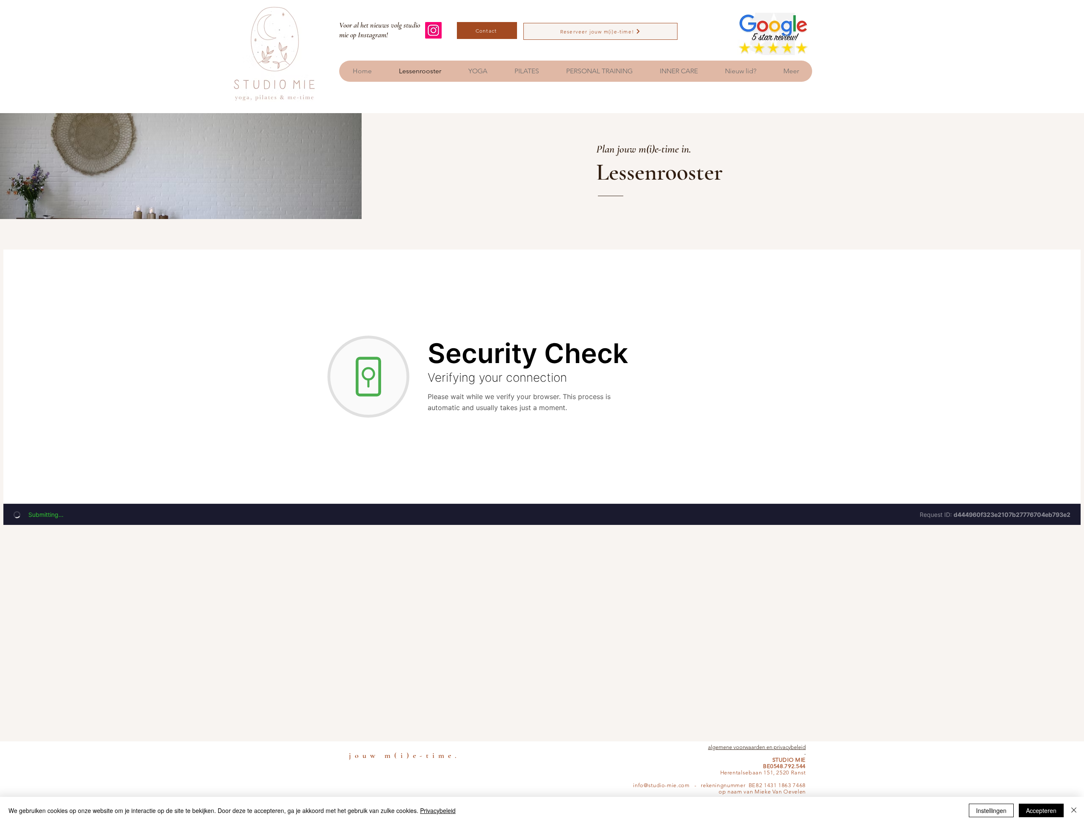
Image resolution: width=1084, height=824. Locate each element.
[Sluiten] (1074, 810)
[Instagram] (433, 30)
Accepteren (1041, 810)
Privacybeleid (438, 810)
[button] (477, 71)
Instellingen (991, 810)
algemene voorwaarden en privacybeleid (757, 747)
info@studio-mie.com (661, 785)
